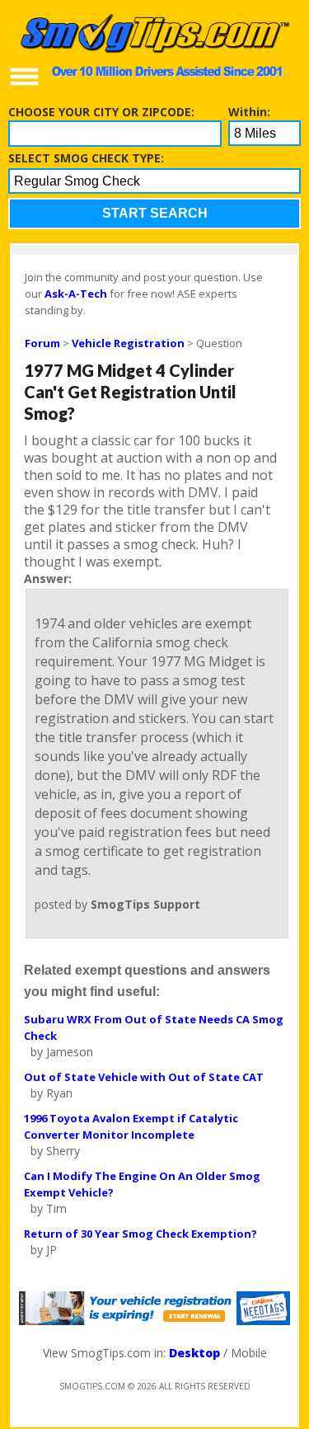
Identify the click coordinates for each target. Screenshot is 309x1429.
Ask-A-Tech (75, 293)
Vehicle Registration (128, 343)
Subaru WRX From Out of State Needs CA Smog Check (153, 1027)
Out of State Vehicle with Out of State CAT (144, 1076)
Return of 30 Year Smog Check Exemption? (140, 1233)
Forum (42, 343)
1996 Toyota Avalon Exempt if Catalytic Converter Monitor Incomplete (131, 1126)
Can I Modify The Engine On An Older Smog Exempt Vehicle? (142, 1184)
